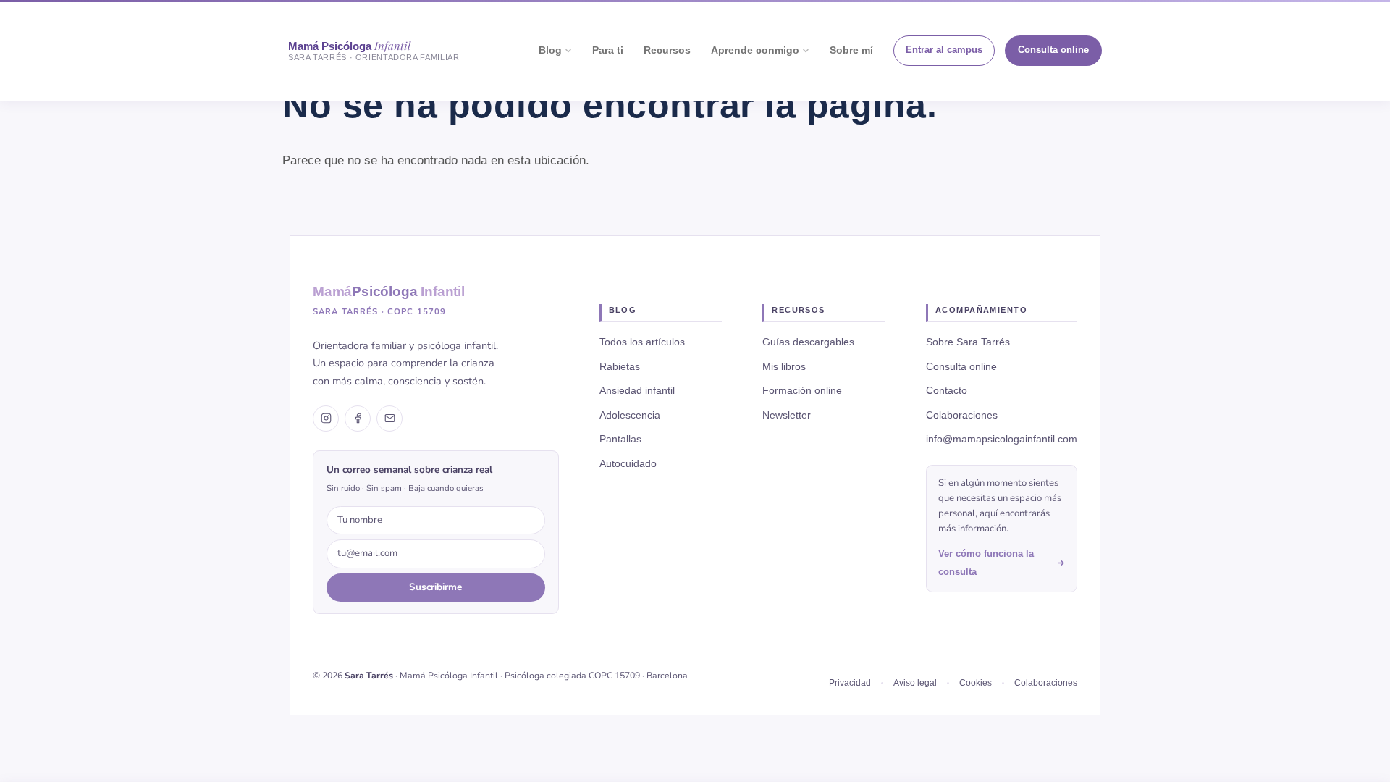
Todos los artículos (642, 342)
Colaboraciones (962, 415)
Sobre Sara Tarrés (968, 342)
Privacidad (850, 683)
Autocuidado (628, 463)
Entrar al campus (944, 50)
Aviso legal (915, 683)
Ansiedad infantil (637, 390)
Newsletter (786, 415)
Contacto (946, 390)
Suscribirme (435, 587)
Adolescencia (629, 415)
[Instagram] (326, 418)
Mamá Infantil (389, 291)
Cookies (975, 683)
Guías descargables (808, 342)
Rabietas (619, 366)
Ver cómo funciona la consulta (986, 563)
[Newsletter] (389, 418)
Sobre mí (851, 50)
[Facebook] (358, 418)
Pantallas (620, 439)
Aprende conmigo (755, 50)
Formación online (802, 390)
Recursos (667, 50)
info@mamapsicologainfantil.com (1001, 439)
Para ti (607, 50)
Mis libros (784, 366)
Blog (550, 50)
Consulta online (1053, 50)
